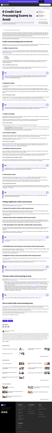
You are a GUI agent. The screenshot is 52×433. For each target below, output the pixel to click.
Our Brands (20, 423)
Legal (40, 404)
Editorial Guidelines (45, 23)
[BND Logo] (5, 405)
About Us (29, 406)
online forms (38, 288)
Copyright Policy (41, 414)
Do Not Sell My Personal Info (43, 409)
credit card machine (9, 98)
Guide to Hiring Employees (20, 413)
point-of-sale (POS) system (23, 177)
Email (3, 341)
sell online (34, 286)
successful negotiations (13, 269)
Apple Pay (43, 61)
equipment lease (14, 85)
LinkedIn (7, 341)
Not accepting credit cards (7, 306)
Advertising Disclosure (42, 416)
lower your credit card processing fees (13, 75)
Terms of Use (41, 412)
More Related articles (44, 380)
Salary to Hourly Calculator (20, 416)
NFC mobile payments (35, 108)
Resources (20, 404)
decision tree (13, 168)
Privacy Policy (41, 406)
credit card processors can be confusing (13, 44)
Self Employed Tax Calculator (21, 419)
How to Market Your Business (21, 409)
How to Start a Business (22, 406)
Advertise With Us (31, 411)
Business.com (20, 425)
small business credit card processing (15, 204)
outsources (27, 138)
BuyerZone (20, 427)
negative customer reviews (12, 144)
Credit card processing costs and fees (9, 50)
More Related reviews (44, 356)
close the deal (17, 139)
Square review (34, 195)
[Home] (7, 5)
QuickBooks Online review (36, 297)
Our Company (31, 404)
